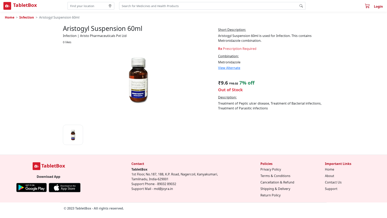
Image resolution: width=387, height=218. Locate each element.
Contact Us (333, 182)
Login (378, 6)
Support (331, 189)
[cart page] (368, 6)
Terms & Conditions (275, 176)
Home (9, 17)
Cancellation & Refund (277, 182)
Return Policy (270, 195)
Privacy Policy (270, 169)
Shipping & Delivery (275, 189)
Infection (26, 17)
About (329, 176)
